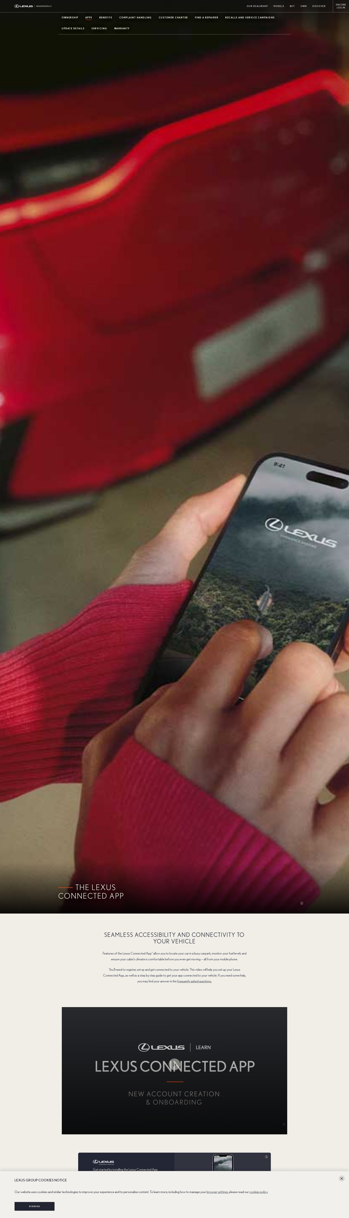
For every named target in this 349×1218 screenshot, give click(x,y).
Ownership (70, 18)
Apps (88, 18)
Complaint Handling (135, 18)
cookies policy (258, 1192)
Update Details (73, 28)
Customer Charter (173, 18)
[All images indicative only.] (303, 903)
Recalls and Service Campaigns (250, 18)
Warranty (122, 28)
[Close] (342, 1178)
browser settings (217, 1192)
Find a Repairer (206, 18)
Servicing (99, 28)
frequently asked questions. (194, 981)
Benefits (105, 18)
